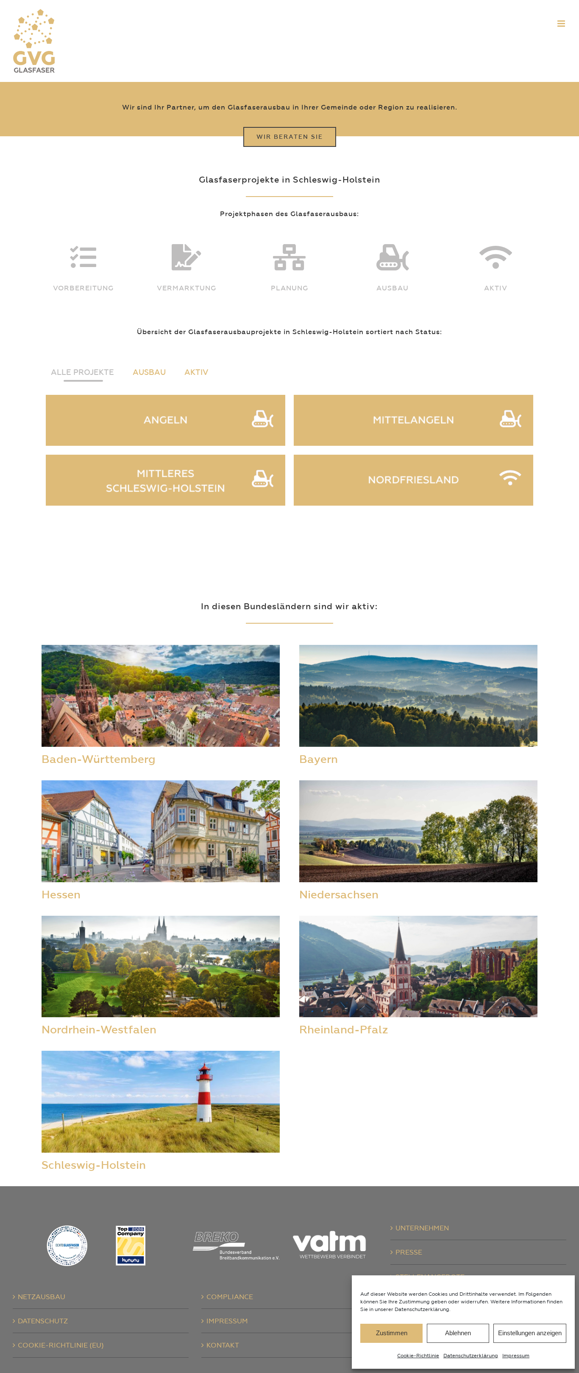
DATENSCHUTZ (43, 1321)
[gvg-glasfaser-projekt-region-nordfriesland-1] (161, 1054)
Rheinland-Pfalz (343, 1029)
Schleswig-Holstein (94, 1165)
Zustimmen (391, 1332)
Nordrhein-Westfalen (99, 1029)
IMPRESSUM (227, 1321)
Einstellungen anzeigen (530, 1332)
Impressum (515, 1356)
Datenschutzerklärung (470, 1356)
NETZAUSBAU (41, 1296)
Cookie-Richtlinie (418, 1356)
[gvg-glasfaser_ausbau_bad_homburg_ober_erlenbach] (161, 784)
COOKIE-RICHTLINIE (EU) (61, 1345)
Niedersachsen (339, 894)
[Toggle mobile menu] (561, 23)
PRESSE (408, 1252)
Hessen (61, 894)
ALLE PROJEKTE (82, 372)
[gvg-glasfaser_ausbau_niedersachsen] (418, 784)
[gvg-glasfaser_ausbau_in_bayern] (418, 648)
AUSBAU (149, 372)
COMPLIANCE (229, 1296)
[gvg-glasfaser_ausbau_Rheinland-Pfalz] (418, 919)
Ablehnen (458, 1332)
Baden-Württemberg (99, 759)
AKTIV (196, 372)
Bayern (318, 759)
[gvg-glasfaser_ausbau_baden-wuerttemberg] (161, 648)
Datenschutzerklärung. (423, 1309)
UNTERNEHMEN (422, 1228)
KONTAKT (222, 1345)
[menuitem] (82, 372)
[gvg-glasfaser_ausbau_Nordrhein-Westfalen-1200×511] (161, 919)
